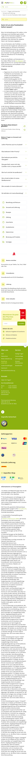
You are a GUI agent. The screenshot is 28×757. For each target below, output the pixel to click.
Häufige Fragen (19, 353)
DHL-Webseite (19, 61)
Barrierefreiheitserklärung (7, 370)
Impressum (4, 368)
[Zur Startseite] (9, 2)
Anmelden (21, 323)
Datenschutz (4, 356)
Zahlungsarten (19, 358)
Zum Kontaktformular (7, 383)
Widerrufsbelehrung (6, 358)
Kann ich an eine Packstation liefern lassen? (14, 15)
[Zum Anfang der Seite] (25, 345)
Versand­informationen (19, 362)
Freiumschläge (19, 356)
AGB (2, 353)
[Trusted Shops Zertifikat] (4, 423)
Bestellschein (18, 365)
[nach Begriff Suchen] (2, 6)
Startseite (3, 11)
